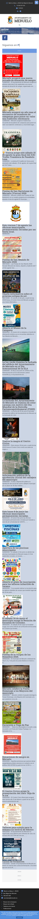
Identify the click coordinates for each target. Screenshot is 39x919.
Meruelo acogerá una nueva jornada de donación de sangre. (19, 79)
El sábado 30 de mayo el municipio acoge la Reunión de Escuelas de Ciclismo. (19, 620)
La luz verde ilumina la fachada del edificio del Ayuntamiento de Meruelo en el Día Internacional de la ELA (19, 365)
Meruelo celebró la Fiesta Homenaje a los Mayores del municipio (17, 691)
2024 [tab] (19, 875)
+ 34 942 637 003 (20, 5)
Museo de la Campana (9, 902)
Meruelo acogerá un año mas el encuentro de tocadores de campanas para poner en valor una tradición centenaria (19, 115)
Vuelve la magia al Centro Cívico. (16, 442)
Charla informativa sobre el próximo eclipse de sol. (17, 295)
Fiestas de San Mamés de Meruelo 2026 (15, 261)
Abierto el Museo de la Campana (14, 329)
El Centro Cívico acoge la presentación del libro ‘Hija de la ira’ (18, 793)
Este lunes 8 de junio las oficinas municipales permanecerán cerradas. (15, 514)
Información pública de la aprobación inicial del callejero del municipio (19, 477)
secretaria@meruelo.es (10, 898)
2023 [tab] (19, 880)
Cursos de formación (13, 862)
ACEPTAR (19, 917)
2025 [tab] (19, 871)
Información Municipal (16, 32)
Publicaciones (7, 908)
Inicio (3, 32)
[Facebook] (4, 37)
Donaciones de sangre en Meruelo (15, 758)
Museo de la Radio (8, 904)
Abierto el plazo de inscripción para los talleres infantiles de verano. (19, 584)
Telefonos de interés (9, 906)
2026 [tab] (19, 50)
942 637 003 (7, 895)
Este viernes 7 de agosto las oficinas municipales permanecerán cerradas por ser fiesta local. (19, 228)
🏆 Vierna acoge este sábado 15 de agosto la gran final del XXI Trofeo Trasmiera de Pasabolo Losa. (18, 156)
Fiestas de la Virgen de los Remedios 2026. (16, 656)
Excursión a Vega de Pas (15, 725)
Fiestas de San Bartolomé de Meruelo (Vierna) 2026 (17, 192)
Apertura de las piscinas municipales (15, 549)
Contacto (21, 8)
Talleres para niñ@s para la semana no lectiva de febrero (18, 828)
